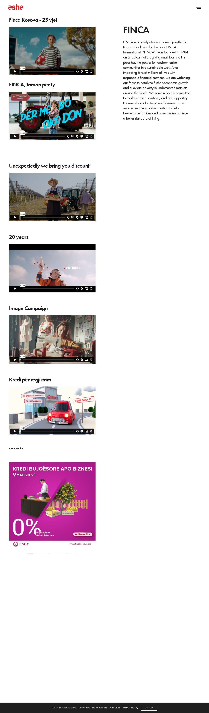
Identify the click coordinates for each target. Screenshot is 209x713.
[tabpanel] (52, 505)
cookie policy (130, 707)
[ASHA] (15, 7)
